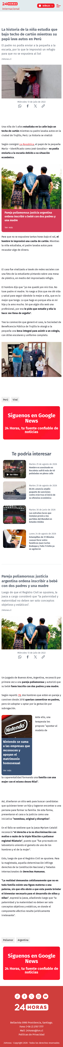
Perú (5, 399)
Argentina (23, 940)
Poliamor (8, 940)
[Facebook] (27, 106)
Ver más (9, 227)
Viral (15, 399)
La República (26, 144)
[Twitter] (35, 106)
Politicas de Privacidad (31, 1034)
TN (19, 695)
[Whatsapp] (20, 106)
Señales (46, 5)
